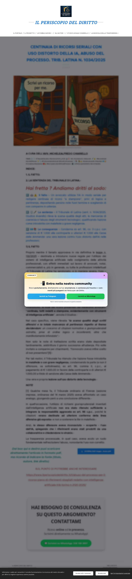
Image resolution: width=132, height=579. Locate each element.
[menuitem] (18, 33)
